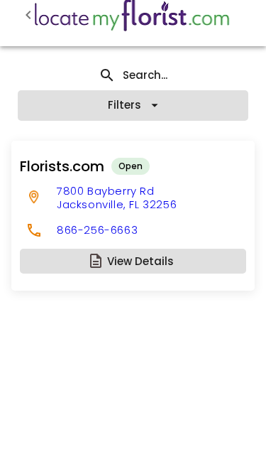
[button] (133, 261)
